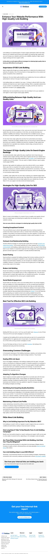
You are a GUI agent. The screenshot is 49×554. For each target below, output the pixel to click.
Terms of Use (32, 535)
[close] (48, 2)
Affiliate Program (14, 538)
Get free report (42, 6)
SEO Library (22, 535)
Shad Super (5, 14)
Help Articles (41, 536)
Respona (36, 332)
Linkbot (33, 291)
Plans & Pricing (23, 536)
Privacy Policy (32, 536)
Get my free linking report (12, 466)
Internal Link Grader (15, 536)
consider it (31, 158)
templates (29, 344)
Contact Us (41, 535)
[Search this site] (3, 6)
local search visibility (40, 456)
